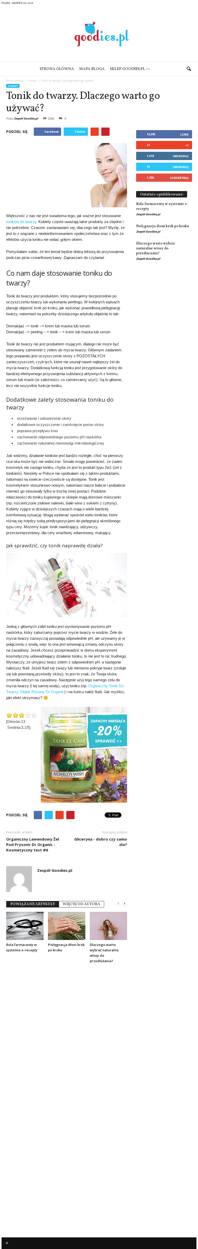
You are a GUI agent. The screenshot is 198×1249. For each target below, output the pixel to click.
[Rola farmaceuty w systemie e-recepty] (25, 926)
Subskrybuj (179, 178)
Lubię (184, 134)
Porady (13, 86)
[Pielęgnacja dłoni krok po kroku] (66, 926)
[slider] (21, 715)
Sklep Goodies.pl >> (130, 69)
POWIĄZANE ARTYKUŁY (32, 904)
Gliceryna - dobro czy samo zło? (100, 841)
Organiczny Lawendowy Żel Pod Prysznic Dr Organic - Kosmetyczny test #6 (32, 844)
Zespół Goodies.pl (26, 118)
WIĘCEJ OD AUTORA (81, 904)
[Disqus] (66, 1032)
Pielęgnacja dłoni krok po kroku (162, 226)
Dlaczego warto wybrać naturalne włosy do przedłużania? (155, 248)
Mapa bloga (92, 69)
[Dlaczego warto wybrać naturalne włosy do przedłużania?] (108, 926)
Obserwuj (180, 156)
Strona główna (57, 69)
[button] (188, 69)
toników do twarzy (21, 221)
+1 (186, 145)
